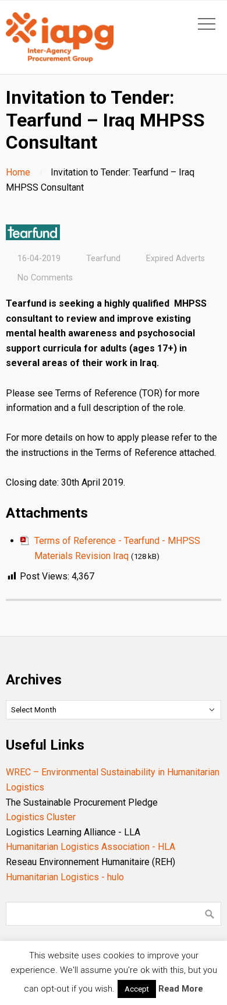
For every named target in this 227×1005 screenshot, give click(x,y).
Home (18, 172)
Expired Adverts (175, 258)
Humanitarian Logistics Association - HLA (90, 846)
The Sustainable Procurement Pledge (82, 802)
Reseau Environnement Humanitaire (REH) (90, 861)
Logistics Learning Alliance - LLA (73, 832)
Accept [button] (137, 989)
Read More (180, 988)
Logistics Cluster (41, 817)
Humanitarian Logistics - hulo (65, 877)
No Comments (45, 278)
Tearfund (103, 258)
